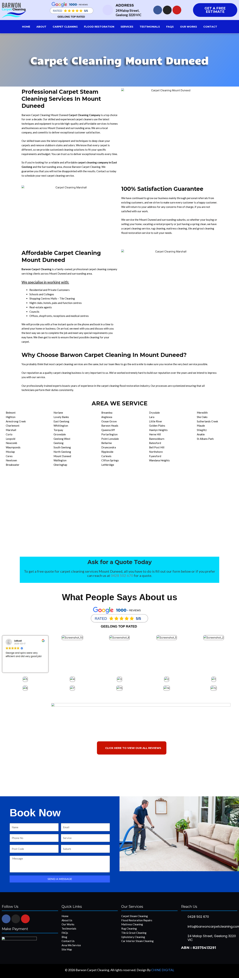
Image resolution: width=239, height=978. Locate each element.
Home (26, 26)
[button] (5, 654)
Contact (210, 26)
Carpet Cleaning (65, 26)
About (41, 26)
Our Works (188, 26)
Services (127, 26)
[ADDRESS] (108, 10)
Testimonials (150, 26)
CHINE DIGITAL (162, 970)
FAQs (170, 26)
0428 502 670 (122, 575)
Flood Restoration (99, 26)
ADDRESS (125, 5)
